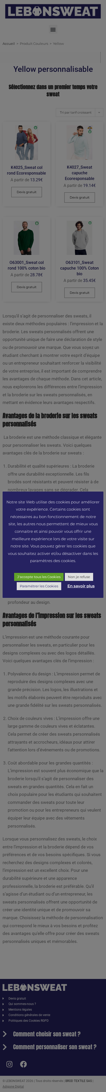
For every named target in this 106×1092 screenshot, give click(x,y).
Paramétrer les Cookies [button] (39, 586)
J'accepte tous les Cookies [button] (38, 577)
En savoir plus (81, 585)
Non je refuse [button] (79, 577)
